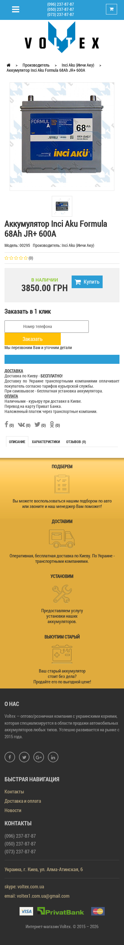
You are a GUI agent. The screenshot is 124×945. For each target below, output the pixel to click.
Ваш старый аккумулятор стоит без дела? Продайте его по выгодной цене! (62, 676)
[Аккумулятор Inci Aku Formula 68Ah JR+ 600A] (62, 134)
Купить (92, 281)
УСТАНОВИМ (62, 576)
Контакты (14, 791)
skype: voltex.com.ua (24, 886)
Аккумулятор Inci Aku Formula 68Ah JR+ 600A (46, 70)
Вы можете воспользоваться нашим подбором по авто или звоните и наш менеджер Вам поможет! (62, 503)
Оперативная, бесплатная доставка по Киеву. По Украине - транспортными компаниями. (62, 558)
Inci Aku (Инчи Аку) (78, 65)
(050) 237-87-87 (60, 9)
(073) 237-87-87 (60, 14)
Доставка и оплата (23, 801)
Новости (13, 810)
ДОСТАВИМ (62, 521)
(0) (11, 425)
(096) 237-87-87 (60, 4)
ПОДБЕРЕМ (62, 466)
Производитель (36, 65)
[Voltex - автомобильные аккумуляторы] (62, 37)
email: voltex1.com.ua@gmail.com (37, 896)
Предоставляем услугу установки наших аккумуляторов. (62, 616)
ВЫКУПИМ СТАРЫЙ (62, 636)
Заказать (33, 338)
